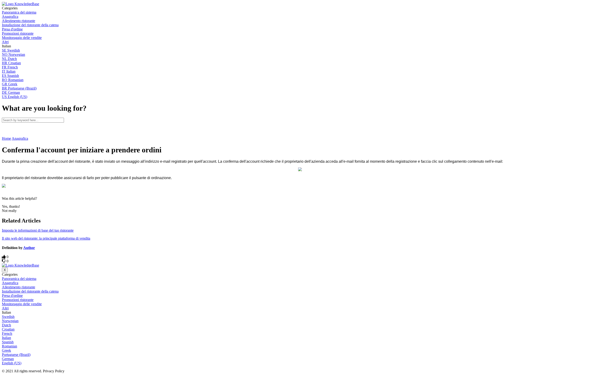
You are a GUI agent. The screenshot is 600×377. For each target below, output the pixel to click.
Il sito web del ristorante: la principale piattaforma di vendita (46, 238)
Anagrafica (20, 138)
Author (29, 248)
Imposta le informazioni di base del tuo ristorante (38, 230)
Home (6, 138)
